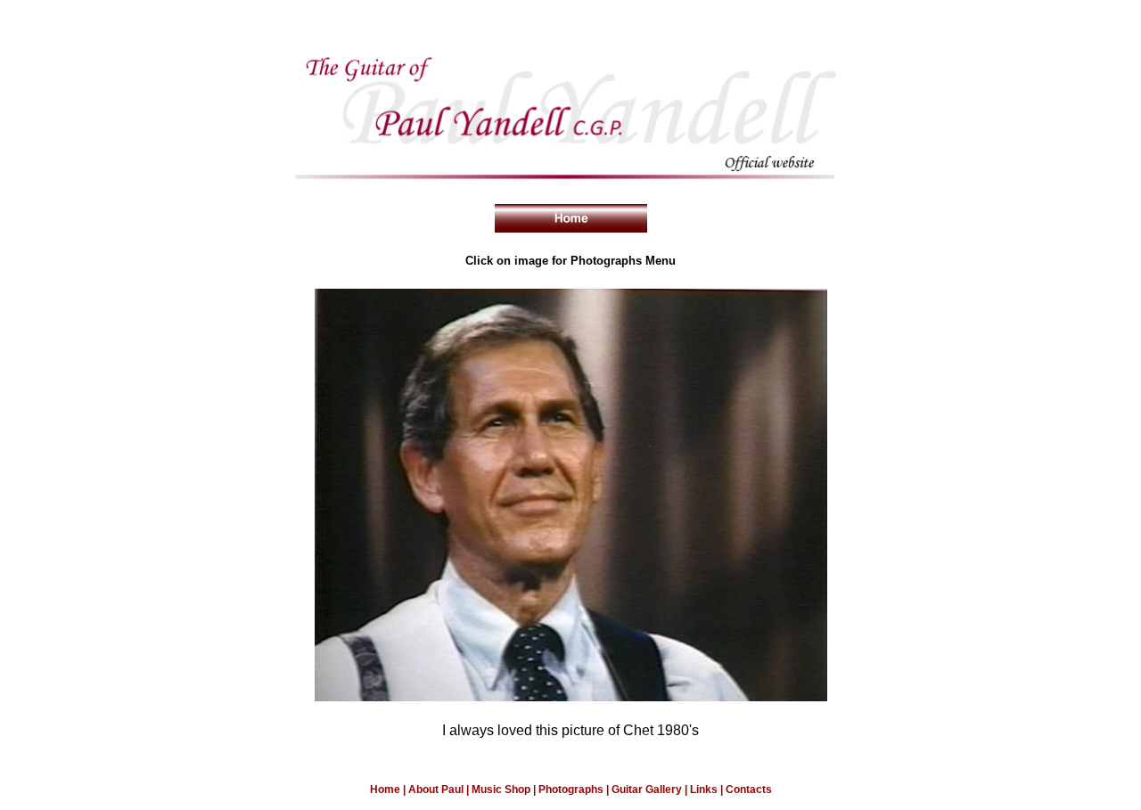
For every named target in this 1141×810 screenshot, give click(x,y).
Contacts (749, 789)
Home (385, 789)
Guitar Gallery (648, 789)
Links (704, 789)
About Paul (437, 789)
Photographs (570, 789)
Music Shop (502, 789)
